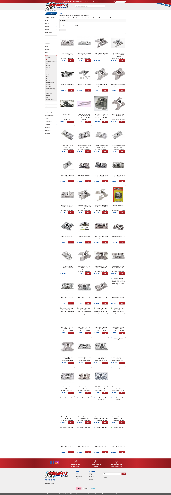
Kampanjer (47, 133)
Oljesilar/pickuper (49, 80)
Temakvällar (87, 1)
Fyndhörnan (47, 130)
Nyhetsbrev (91, 476)
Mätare (47, 102)
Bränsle (47, 26)
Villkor (98, 1)
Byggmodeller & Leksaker (48, 33)
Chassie (47, 40)
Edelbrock (101, 17)
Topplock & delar (49, 91)
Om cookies (91, 477)
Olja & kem (47, 105)
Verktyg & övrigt (48, 121)
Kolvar (47, 63)
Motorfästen (48, 71)
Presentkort (48, 127)
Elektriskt (47, 43)
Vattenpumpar (49, 93)
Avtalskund (91, 479)
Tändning (47, 118)
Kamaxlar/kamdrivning (51, 61)
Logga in (102, 1)
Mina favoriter (79, 476)
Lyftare (47, 69)
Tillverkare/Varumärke (50, 17)
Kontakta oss (78, 474)
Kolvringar (48, 65)
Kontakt (93, 1)
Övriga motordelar (50, 99)
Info (120, 493)
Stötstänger (48, 86)
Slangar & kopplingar (49, 112)
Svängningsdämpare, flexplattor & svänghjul (51, 89)
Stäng (122, 493)
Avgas (46, 20)
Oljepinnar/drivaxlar (50, 82)
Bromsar (47, 23)
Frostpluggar (48, 57)
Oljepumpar (48, 78)
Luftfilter (48, 67)
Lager (46, 52)
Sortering (63, 30)
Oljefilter (48, 76)
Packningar (48, 84)
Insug (47, 59)
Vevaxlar (48, 95)
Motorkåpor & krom (50, 72)
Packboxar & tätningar (50, 109)
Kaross (46, 46)
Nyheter (91, 474)
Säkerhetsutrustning (49, 115)
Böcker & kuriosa (49, 37)
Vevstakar (48, 97)
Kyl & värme (48, 49)
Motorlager (48, 74)
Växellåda (47, 124)
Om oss (90, 473)
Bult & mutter (48, 29)
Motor (46, 55)
